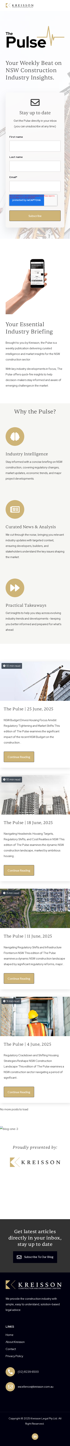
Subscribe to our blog (38, 1256)
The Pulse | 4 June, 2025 (27, 1044)
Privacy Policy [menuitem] (14, 1356)
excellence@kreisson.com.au (35, 1387)
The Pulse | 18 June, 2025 (28, 822)
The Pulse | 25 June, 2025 (28, 709)
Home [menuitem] (9, 1335)
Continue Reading (19, 757)
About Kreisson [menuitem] (15, 1342)
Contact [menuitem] (11, 1349)
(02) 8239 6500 (28, 1372)
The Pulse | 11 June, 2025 (28, 936)
